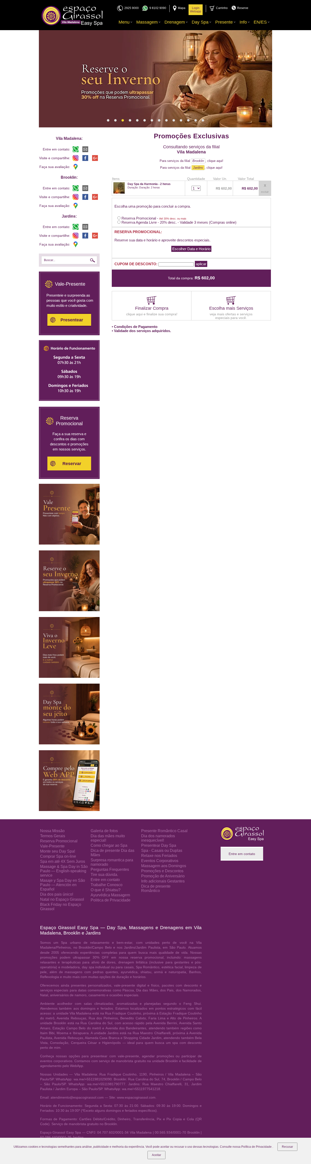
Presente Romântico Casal (164, 831)
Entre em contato (105, 880)
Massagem (147, 22)
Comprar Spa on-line (58, 856)
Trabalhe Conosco (106, 885)
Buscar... (49, 260)
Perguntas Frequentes (110, 869)
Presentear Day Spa (158, 845)
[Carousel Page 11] (181, 120)
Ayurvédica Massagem (110, 895)
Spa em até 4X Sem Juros (62, 861)
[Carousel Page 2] (115, 120)
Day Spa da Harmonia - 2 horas (149, 184)
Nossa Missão (52, 831)
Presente (224, 22)
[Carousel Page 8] (159, 120)
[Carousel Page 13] (195, 120)
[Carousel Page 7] (152, 120)
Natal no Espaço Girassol (62, 899)
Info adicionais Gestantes (163, 881)
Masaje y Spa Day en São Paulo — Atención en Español (62, 884)
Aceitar (156, 1155)
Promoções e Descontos (162, 871)
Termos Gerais (52, 836)
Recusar (287, 1146)
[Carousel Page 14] (203, 120)
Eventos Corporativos (159, 861)
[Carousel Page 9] (166, 120)
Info (243, 22)
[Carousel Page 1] (108, 120)
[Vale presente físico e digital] (69, 543)
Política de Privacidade (256, 1146)
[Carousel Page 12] (188, 120)
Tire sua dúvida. (104, 875)
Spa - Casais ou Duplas (161, 850)
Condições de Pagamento (135, 327)
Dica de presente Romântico (156, 888)
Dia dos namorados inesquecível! (158, 838)
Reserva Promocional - (153, 218)
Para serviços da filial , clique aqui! (191, 161)
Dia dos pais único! (56, 894)
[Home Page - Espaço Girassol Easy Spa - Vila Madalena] (72, 16)
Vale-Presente (52, 846)
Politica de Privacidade (110, 900)
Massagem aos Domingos (163, 866)
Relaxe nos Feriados (159, 856)
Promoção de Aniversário (163, 876)
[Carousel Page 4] (130, 120)
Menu (124, 22)
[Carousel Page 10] (174, 120)
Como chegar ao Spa (109, 845)
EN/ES (260, 22)
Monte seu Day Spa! (57, 851)
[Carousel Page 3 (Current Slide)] (122, 120)
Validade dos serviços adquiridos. (142, 331)
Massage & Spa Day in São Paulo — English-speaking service (64, 870)
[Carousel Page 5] (137, 120)
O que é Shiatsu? (106, 890)
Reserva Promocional (59, 841)
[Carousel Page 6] (144, 120)
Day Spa (200, 22)
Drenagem (174, 22)
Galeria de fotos (104, 831)
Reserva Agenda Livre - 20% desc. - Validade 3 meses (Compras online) (178, 222)
